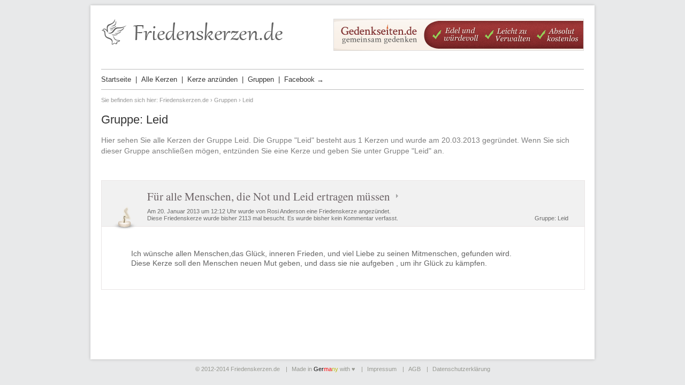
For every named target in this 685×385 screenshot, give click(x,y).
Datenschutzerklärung (461, 369)
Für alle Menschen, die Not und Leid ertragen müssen (268, 196)
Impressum (382, 369)
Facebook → (304, 79)
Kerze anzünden (212, 79)
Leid (563, 218)
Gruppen (261, 79)
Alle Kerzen (159, 79)
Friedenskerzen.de (184, 100)
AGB (414, 369)
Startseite (116, 79)
